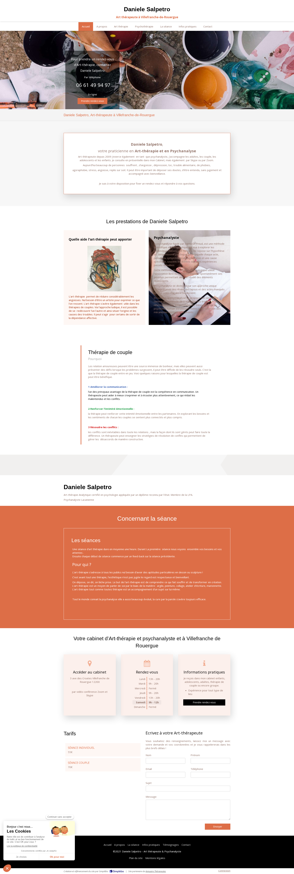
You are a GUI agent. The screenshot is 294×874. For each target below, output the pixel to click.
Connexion (224, 870)
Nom (148, 755)
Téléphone (197, 769)
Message (151, 796)
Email (149, 769)
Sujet (149, 783)
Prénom (195, 755)
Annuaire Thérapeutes (155, 871)
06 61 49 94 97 (93, 84)
